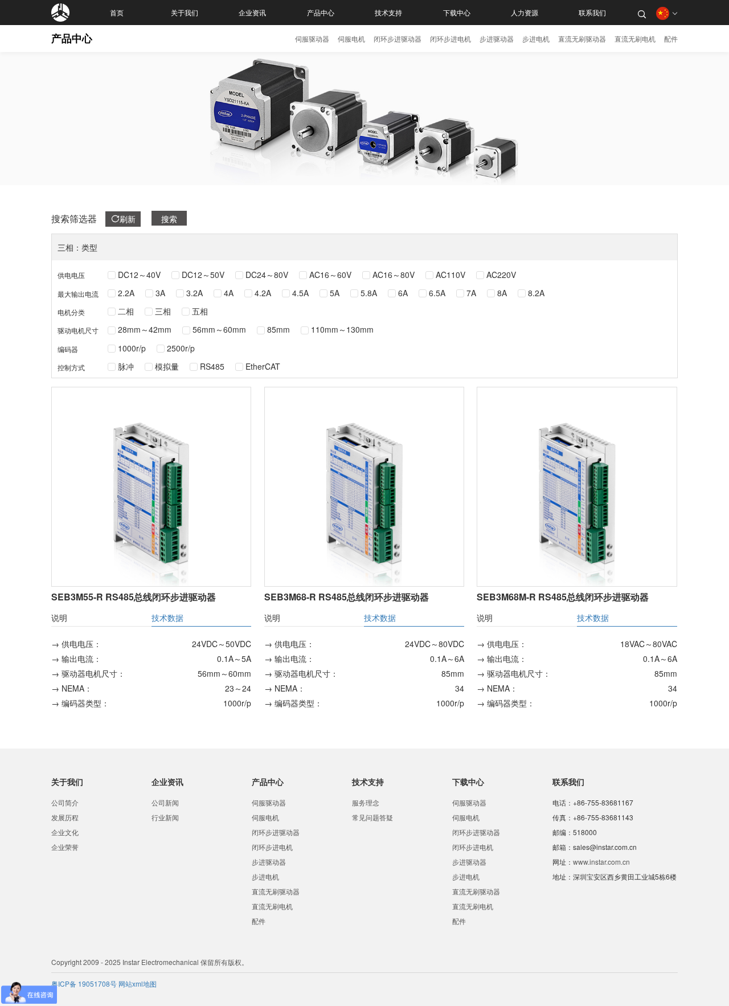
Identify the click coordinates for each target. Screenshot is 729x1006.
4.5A (300, 292)
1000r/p (132, 348)
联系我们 (592, 13)
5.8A (369, 292)
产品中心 (320, 13)
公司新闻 (165, 802)
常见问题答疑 (372, 817)
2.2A (126, 292)
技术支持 (388, 13)
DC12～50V (203, 274)
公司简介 (65, 802)
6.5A (437, 292)
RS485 (212, 366)
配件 (671, 38)
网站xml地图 (137, 983)
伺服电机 (351, 38)
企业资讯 (252, 13)
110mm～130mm (342, 329)
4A (229, 292)
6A (403, 292)
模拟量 (167, 366)
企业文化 (65, 832)
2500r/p (181, 348)
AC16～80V (393, 274)
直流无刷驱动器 (582, 38)
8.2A (536, 292)
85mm (278, 329)
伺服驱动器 (312, 38)
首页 (117, 13)
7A (471, 292)
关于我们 (184, 13)
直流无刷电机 (635, 38)
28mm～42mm (144, 329)
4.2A (263, 292)
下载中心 (456, 13)
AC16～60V (330, 274)
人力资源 (524, 13)
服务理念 (365, 802)
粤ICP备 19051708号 (84, 983)
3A (160, 292)
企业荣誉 (65, 847)
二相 (126, 311)
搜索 (169, 218)
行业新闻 (165, 817)
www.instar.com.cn (601, 861)
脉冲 (126, 366)
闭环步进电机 (450, 38)
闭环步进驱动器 (397, 38)
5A (334, 292)
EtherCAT (262, 366)
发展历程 (65, 817)
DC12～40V (139, 274)
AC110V (450, 274)
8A (502, 292)
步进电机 (536, 38)
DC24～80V (266, 274)
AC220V (501, 274)
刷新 (128, 218)
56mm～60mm (219, 329)
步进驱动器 (497, 38)
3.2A (194, 292)
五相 (200, 311)
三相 (163, 311)
